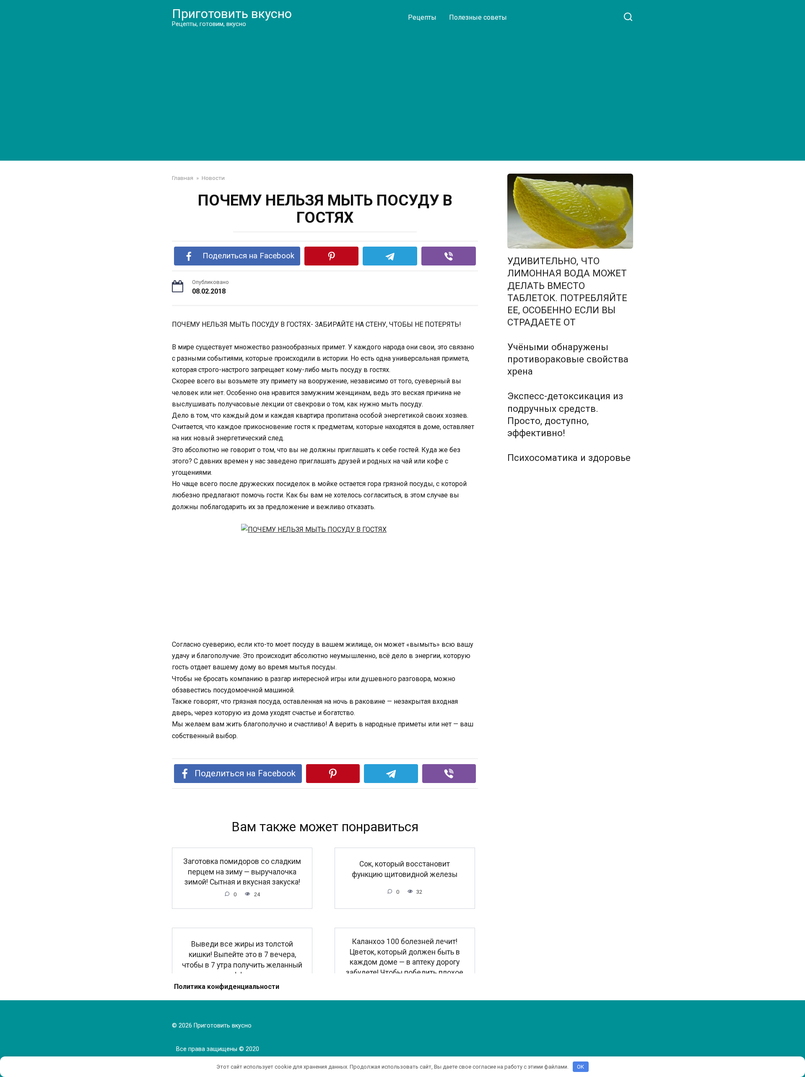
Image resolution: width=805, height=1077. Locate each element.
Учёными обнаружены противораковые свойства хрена (567, 359)
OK (580, 1067)
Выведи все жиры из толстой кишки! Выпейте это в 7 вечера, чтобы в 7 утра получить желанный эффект (242, 959)
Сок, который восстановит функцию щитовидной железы (404, 869)
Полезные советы (478, 17)
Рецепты (422, 17)
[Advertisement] (402, 94)
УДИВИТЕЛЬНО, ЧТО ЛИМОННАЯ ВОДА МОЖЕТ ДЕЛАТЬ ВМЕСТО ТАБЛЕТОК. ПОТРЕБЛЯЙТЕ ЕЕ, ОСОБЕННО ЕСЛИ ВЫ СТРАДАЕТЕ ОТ (567, 292)
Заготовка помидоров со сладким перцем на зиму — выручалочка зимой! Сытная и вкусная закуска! (242, 871)
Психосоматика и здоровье (569, 457)
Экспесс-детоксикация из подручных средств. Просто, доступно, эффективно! (565, 414)
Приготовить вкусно (232, 13)
